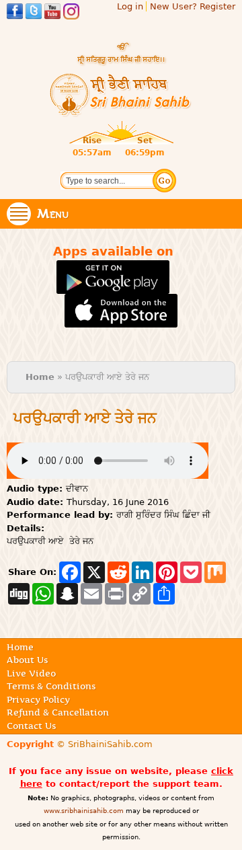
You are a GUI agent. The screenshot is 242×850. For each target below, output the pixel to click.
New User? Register (192, 6)
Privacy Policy (38, 699)
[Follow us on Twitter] (34, 13)
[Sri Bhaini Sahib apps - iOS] (121, 321)
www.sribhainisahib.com (84, 810)
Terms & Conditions (51, 686)
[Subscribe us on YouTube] (52, 13)
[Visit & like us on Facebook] (15, 13)
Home (40, 377)
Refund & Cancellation (58, 712)
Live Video (31, 673)
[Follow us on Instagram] (71, 13)
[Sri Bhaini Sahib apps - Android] (113, 287)
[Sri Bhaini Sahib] (121, 111)
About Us (27, 659)
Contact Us (31, 725)
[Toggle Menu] (19, 213)
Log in (130, 6)
